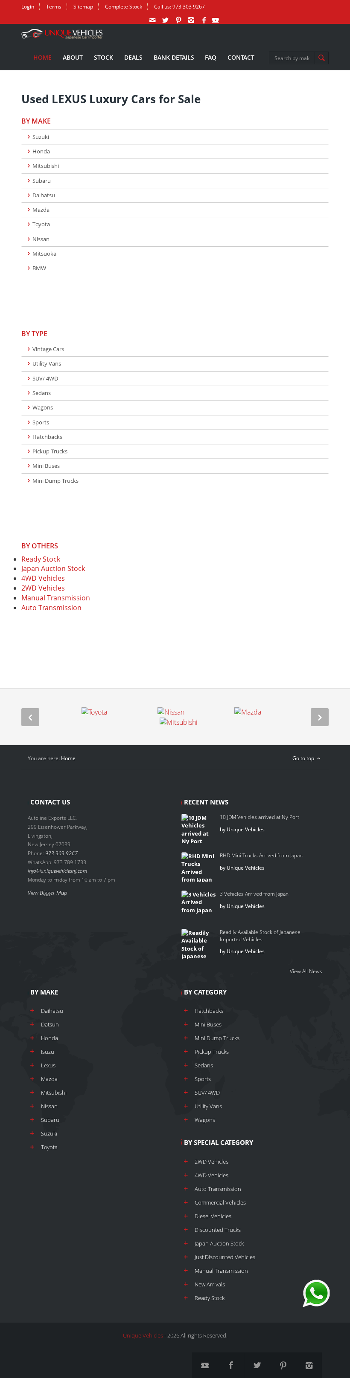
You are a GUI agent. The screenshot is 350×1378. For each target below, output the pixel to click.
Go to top (303, 758)
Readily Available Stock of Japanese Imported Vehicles (260, 935)
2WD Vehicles (43, 588)
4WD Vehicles (43, 578)
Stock (103, 57)
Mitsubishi (45, 166)
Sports (40, 422)
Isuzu (47, 1051)
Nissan (41, 239)
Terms (53, 6)
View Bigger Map (47, 893)
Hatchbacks (47, 437)
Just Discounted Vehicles (225, 1257)
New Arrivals (210, 1284)
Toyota (41, 224)
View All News (306, 971)
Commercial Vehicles (220, 1202)
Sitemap (83, 6)
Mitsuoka (44, 253)
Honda (41, 151)
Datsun (50, 1024)
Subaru (41, 181)
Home (42, 57)
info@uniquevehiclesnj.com (57, 871)
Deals (133, 57)
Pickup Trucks (49, 451)
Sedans (41, 393)
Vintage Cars (48, 349)
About (73, 57)
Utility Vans (46, 363)
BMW (39, 268)
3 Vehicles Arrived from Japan (254, 894)
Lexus (48, 1065)
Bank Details (174, 57)
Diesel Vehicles (213, 1216)
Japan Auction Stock (53, 568)
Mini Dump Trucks (55, 480)
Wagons (42, 407)
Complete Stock (123, 6)
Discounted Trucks (218, 1230)
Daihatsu (43, 195)
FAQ (210, 57)
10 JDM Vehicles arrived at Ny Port (259, 817)
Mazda (41, 209)
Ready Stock (40, 559)
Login (27, 6)
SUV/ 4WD (45, 378)
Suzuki (40, 137)
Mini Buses (46, 466)
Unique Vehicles (143, 1335)
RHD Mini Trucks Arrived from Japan (261, 855)
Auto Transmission (51, 607)
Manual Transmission (55, 598)
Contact (241, 57)
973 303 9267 (188, 6)
